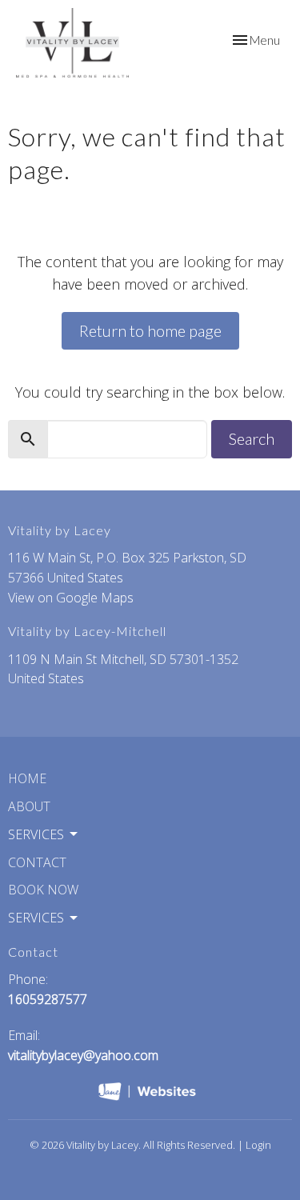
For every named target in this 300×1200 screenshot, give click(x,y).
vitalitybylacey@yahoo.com (83, 1055)
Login (258, 1145)
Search (251, 438)
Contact (37, 862)
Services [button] (36, 834)
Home (27, 778)
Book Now (43, 889)
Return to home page (150, 330)
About (29, 806)
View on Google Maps (71, 597)
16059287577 (47, 999)
